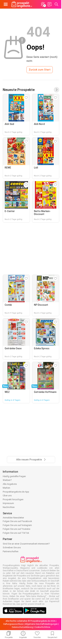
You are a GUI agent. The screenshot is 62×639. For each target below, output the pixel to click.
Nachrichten (9, 507)
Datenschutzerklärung (22, 627)
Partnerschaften (10, 551)
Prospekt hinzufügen (13, 499)
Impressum (8, 503)
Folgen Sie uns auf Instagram (17, 525)
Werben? (7, 480)
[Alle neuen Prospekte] (56, 89)
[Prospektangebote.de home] (21, 4)
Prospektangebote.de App (16, 491)
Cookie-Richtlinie (42, 627)
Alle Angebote (10, 484)
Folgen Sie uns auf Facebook (17, 521)
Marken (6, 487)
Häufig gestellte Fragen (14, 476)
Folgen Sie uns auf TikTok (16, 533)
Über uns (7, 495)
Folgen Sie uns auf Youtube (16, 529)
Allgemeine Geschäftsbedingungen (41, 624)
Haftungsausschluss (13, 624)
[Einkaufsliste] (49, 4)
